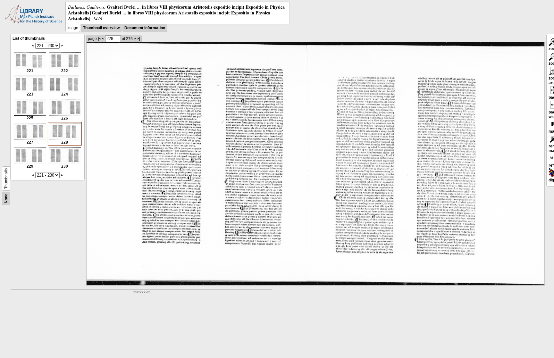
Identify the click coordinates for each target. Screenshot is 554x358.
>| (138, 39)
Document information (144, 28)
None (6, 198)
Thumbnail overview (101, 28)
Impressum (141, 291)
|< (99, 39)
